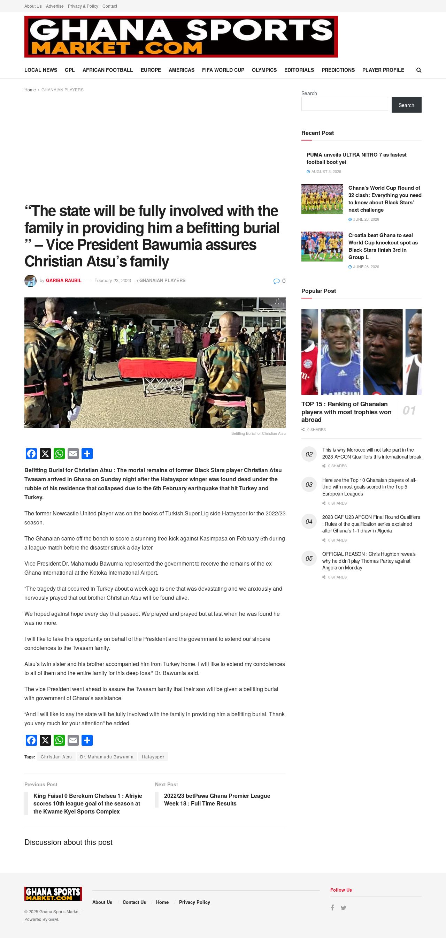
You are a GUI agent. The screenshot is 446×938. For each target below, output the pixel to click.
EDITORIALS (299, 69)
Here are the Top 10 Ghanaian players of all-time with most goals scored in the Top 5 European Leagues (369, 486)
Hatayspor (153, 756)
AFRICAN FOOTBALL (108, 69)
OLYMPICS (264, 69)
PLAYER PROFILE (383, 69)
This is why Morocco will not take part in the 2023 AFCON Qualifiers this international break (371, 453)
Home (30, 89)
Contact (109, 6)
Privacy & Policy (83, 6)
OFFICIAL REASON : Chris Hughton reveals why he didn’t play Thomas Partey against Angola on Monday (369, 560)
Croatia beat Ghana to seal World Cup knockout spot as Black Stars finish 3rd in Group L (383, 246)
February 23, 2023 (112, 280)
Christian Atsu (56, 756)
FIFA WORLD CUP (223, 69)
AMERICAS (181, 69)
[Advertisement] (155, 146)
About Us (33, 6)
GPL (70, 69)
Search (309, 93)
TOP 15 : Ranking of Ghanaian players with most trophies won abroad (346, 411)
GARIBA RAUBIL (64, 280)
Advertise (55, 6)
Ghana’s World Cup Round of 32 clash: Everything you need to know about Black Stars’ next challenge (385, 198)
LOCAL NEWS (40, 69)
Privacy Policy (194, 902)
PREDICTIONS (338, 69)
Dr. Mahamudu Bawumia (107, 756)
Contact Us (134, 902)
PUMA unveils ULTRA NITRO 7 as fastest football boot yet (357, 158)
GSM (53, 919)
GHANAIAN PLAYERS (62, 89)
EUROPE (151, 69)
